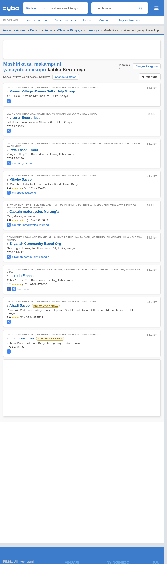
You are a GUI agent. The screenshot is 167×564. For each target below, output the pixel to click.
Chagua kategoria (147, 66)
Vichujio (152, 76)
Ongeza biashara (129, 20)
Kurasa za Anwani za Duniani (21, 30)
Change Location (65, 76)
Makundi (104, 20)
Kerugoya (93, 30)
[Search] (140, 8)
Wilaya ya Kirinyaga (69, 30)
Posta (87, 20)
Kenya (48, 30)
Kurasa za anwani (35, 20)
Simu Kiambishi (65, 20)
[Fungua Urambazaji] (157, 8)
